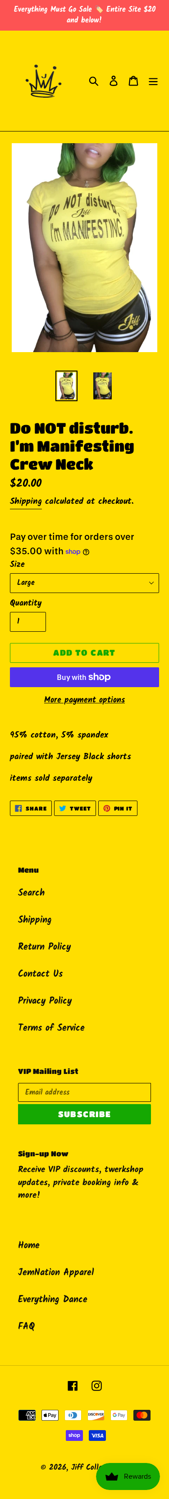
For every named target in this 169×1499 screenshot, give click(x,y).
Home (29, 1246)
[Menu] (153, 81)
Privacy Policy (45, 1001)
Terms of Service (51, 1028)
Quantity (25, 604)
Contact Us (40, 974)
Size (17, 565)
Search (31, 893)
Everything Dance (52, 1300)
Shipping (26, 501)
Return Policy (44, 947)
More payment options (84, 700)
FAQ (26, 1327)
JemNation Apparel (56, 1273)
